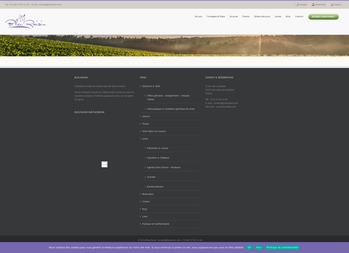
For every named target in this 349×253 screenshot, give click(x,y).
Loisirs (145, 138)
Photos (145, 123)
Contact (146, 201)
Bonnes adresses (155, 186)
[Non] (344, 247)
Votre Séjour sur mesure (154, 131)
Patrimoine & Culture (157, 148)
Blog (144, 209)
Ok (249, 247)
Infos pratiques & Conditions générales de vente (171, 108)
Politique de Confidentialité (155, 223)
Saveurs (146, 116)
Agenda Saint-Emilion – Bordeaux (164, 167)
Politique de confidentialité (282, 247)
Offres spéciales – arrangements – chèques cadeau (168, 97)
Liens (144, 216)
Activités (151, 177)
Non (258, 247)
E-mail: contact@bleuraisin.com (46, 4)
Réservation (148, 194)
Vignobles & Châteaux (158, 157)
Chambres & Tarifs (151, 86)
